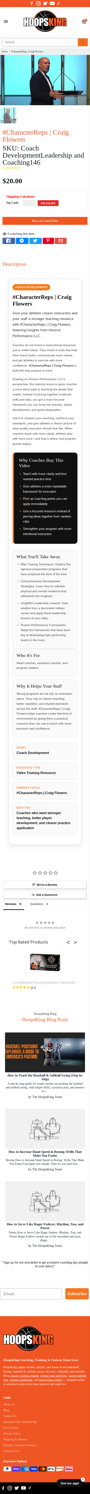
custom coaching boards (24, 1375)
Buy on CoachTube (45, 221)
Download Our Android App (20, 1421)
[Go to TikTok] (59, 3)
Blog (6, 1410)
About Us (9, 1404)
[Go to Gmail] (61, 241)
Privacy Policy (12, 1433)
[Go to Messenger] (22, 241)
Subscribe (77, 1294)
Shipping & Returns (15, 1439)
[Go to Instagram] (38, 3)
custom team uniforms (53, 1375)
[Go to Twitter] (45, 3)
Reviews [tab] (10, 904)
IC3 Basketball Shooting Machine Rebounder (44, 982)
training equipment (21, 1379)
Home (5, 51)
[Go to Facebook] (32, 3)
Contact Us (9, 1416)
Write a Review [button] (47, 885)
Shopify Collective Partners (19, 1445)
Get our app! (70, 1483)
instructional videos (50, 1379)
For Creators (10, 1427)
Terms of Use (11, 1451)
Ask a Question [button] (47, 895)
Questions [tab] (36, 904)
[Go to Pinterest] (48, 241)
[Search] (83, 42)
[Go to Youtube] (52, 3)
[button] (69, 942)
